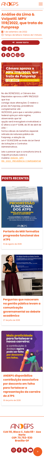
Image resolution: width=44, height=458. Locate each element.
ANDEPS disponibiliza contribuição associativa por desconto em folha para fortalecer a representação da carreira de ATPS (21, 386)
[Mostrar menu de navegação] (41, 4)
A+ (16, 48)
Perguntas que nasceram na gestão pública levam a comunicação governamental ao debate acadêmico (22, 308)
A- (4, 49)
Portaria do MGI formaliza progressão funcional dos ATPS (21, 235)
